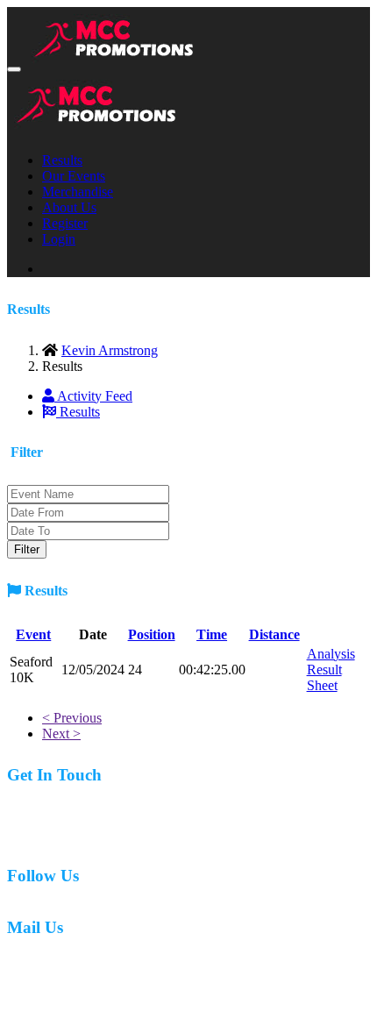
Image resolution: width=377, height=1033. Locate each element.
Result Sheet (324, 677)
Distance (274, 634)
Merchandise (77, 191)
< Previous (72, 717)
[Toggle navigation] (14, 69)
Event (33, 634)
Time (211, 634)
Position (151, 634)
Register (65, 223)
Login (58, 239)
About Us (69, 207)
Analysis (331, 653)
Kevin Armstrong (109, 350)
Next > (61, 733)
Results (62, 160)
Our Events (73, 175)
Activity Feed (93, 395)
